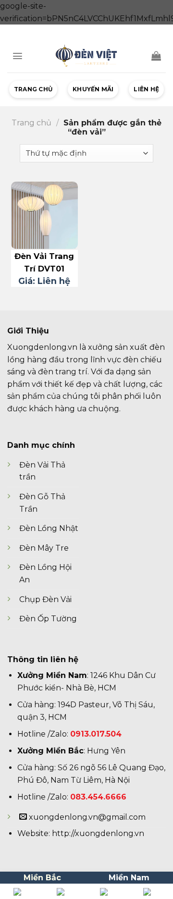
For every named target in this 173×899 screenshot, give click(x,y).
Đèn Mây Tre (44, 548)
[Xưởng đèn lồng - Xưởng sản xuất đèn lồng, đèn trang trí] (86, 56)
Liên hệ (146, 89)
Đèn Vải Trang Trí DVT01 (44, 262)
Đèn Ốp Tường (48, 618)
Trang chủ (33, 89)
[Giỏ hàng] (156, 55)
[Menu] (17, 56)
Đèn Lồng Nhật (48, 528)
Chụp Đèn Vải (45, 599)
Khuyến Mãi (93, 89)
